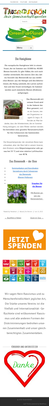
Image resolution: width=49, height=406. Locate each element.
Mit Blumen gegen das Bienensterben (37, 196)
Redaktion (13, 212)
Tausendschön (27, 400)
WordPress (42, 404)
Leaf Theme (27, 404)
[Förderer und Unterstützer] (24, 387)
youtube (23, 2)
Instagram (33, 2)
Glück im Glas (37, 218)
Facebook (14, 2)
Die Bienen (28, 212)
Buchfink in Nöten (13, 218)
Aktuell (22, 212)
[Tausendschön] (24, 17)
